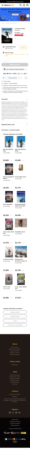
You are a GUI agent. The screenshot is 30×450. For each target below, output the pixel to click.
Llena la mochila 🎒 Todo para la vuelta (15, 1)
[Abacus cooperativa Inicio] (9, 6)
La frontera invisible (8, 259)
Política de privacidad (15, 378)
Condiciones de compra (14, 377)
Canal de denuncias (14, 382)
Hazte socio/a (15, 365)
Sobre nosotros (14, 347)
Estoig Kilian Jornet (20, 232)
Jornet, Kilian (17, 30)
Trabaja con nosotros (14, 352)
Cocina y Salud (8, 23)
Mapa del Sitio (15, 419)
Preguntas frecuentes (15, 375)
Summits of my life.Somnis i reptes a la (21, 260)
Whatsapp (14, 396)
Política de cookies (14, 380)
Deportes (14, 23)
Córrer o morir (6, 287)
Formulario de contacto (14, 394)
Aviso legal (14, 384)
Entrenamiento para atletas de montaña (20, 205)
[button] (24, 5)
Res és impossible (7, 204)
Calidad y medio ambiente (15, 349)
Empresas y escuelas (14, 354)
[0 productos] (27, 6)
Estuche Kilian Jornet (20, 177)
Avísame (23, 47)
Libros (3, 23)
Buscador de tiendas (14, 351)
